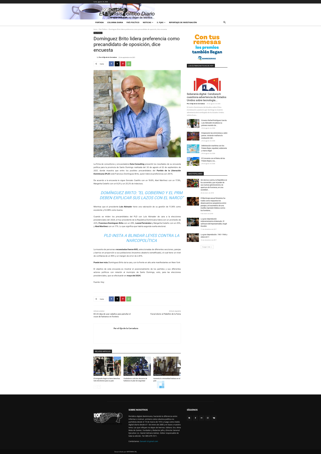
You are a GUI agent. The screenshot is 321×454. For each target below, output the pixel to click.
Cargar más (206, 247)
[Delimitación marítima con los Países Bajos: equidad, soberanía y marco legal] (193, 148)
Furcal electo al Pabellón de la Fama (165, 314)
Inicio (95, 29)
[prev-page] (95, 386)
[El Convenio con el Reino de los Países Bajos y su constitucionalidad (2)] (193, 161)
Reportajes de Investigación (183, 22)
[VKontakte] (214, 418)
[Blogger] (189, 418)
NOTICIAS (147, 22)
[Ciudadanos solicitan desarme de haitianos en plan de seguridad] (137, 366)
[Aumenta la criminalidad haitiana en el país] (167, 366)
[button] (224, 22)
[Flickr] (201, 418)
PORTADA (99, 22)
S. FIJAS (160, 22)
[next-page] (99, 386)
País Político (133, 22)
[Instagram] (207, 418)
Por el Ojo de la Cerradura (108, 57)
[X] (117, 63)
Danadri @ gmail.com (149, 441)
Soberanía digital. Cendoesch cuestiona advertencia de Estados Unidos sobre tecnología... (206, 97)
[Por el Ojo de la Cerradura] (95, 57)
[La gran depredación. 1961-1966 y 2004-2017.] (193, 237)
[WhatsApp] (128, 63)
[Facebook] (111, 63)
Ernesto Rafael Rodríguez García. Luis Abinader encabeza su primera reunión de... (214, 122)
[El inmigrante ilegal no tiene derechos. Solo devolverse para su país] (107, 366)
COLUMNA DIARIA (115, 22)
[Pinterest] (122, 63)
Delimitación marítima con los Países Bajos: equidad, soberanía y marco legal (214, 148)
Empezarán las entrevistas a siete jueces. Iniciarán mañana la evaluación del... (214, 135)
